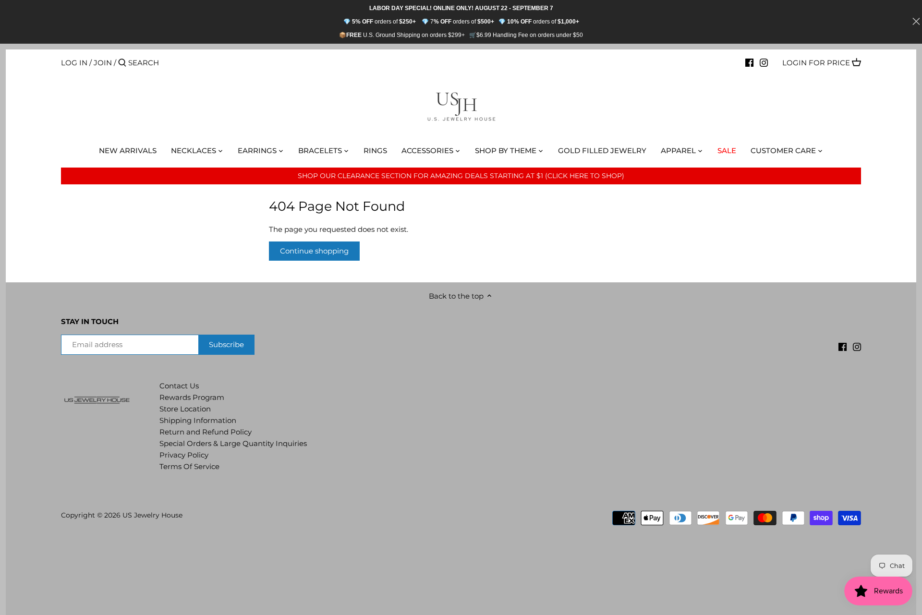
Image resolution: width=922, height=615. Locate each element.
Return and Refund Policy (205, 431)
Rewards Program (191, 397)
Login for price (816, 62)
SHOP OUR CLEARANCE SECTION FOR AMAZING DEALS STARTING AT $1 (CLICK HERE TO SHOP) (461, 176)
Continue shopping (314, 250)
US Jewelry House (152, 515)
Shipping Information (197, 420)
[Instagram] (764, 62)
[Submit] (122, 63)
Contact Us (179, 385)
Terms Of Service (189, 466)
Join (103, 62)
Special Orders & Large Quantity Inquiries (233, 443)
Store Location (185, 408)
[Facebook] (749, 62)
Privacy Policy (183, 454)
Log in (74, 62)
